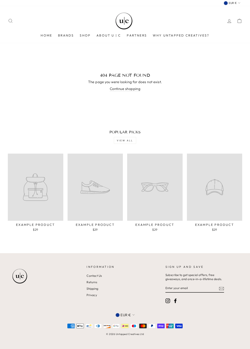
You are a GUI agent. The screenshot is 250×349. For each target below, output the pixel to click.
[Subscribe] (221, 288)
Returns (92, 282)
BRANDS (66, 35)
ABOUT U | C (108, 35)
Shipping (92, 288)
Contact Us (94, 276)
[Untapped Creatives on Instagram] (167, 300)
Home (46, 35)
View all (125, 140)
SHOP (85, 35)
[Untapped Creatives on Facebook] (175, 300)
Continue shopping (125, 88)
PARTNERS (137, 35)
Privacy (92, 295)
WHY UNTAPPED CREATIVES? (181, 35)
